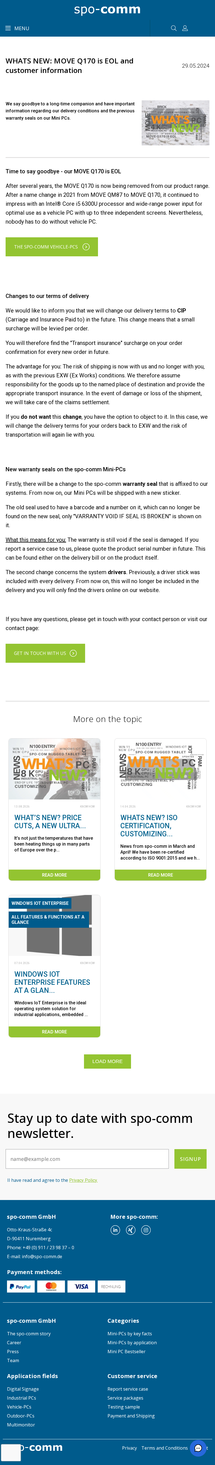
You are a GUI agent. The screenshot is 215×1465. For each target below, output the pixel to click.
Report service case (128, 1389)
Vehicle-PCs (19, 1407)
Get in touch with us (40, 653)
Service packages (125, 1398)
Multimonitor (21, 1425)
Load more (107, 1061)
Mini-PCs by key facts (130, 1334)
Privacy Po (83, 1180)
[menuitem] (57, 1333)
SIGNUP (190, 1159)
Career (14, 1342)
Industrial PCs (21, 1398)
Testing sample (124, 1407)
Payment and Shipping (131, 1416)
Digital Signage (23, 1389)
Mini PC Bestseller (127, 1351)
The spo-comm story (29, 1334)
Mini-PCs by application (132, 1342)
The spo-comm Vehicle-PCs (46, 247)
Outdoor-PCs (20, 1416)
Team (13, 1360)
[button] (198, 1448)
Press (13, 1351)
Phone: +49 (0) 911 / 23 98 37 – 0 (40, 1247)
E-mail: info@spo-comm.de (34, 1256)
